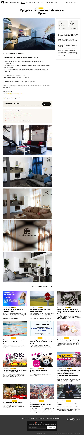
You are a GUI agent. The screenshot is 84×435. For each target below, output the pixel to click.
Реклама (41, 8)
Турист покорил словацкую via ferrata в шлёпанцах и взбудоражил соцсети (67, 49)
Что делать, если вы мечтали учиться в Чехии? (13, 310)
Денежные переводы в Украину (68, 340)
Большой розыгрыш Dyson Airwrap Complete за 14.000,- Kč (14, 371)
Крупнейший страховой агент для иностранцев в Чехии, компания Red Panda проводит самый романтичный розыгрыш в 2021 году (69, 373)
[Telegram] (78, 419)
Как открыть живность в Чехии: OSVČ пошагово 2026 (18, 113)
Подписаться (46, 104)
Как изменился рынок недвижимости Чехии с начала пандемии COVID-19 (40, 404)
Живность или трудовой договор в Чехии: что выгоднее (18, 117)
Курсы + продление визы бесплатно (38, 371)
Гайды (23, 418)
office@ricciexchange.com (14, 94)
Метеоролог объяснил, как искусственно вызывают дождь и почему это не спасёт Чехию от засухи (68, 54)
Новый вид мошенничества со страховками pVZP (40, 310)
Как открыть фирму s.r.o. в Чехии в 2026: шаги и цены (18, 115)
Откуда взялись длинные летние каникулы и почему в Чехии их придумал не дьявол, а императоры (68, 40)
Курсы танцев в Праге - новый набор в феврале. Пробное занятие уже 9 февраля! (69, 311)
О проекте (28, 418)
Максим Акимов (50, 8)
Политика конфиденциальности (53, 418)
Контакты (33, 418)
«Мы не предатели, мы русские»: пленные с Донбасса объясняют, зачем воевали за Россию (68, 35)
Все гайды (7, 119)
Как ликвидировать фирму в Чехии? (67, 403)
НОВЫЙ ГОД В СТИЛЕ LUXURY (12, 403)
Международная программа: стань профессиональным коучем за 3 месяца (42, 341)
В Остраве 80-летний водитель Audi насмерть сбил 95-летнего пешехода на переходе (67, 45)
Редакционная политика (41, 418)
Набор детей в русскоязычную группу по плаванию (13, 340)
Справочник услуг (9, 120)
